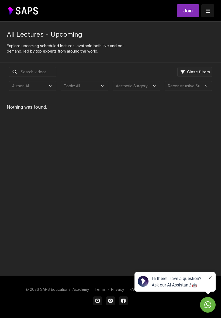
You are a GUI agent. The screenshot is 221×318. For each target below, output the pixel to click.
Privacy (117, 289)
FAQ (133, 289)
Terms (100, 289)
